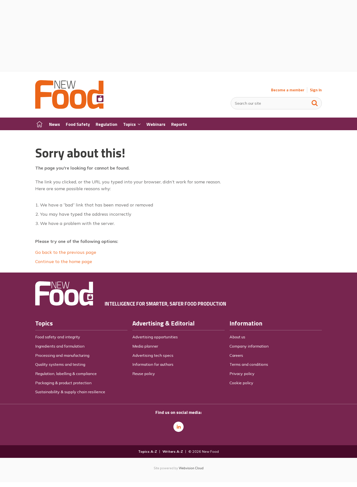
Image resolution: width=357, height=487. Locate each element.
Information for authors (152, 364)
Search (315, 102)
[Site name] (69, 107)
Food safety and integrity (57, 336)
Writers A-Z (172, 451)
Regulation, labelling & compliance (66, 373)
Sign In (316, 90)
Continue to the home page (63, 261)
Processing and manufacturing (62, 355)
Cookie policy (241, 382)
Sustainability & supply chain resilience (70, 391)
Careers (236, 355)
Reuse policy (143, 373)
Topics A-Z (147, 451)
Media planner (145, 346)
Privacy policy (242, 373)
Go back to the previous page (65, 252)
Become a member (287, 90)
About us (237, 336)
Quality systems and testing (60, 364)
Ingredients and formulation (60, 346)
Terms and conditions (249, 364)
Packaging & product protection (63, 382)
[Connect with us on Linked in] (178, 427)
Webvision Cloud (191, 468)
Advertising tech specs (152, 355)
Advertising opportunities (155, 336)
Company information (249, 346)
